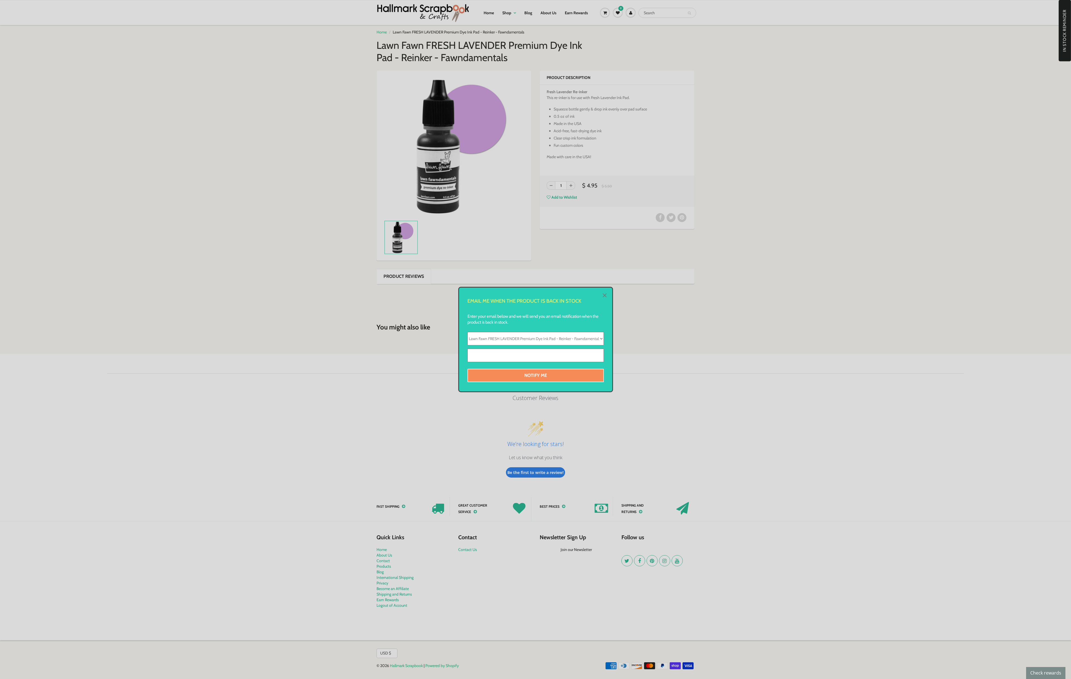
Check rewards (1045, 673)
